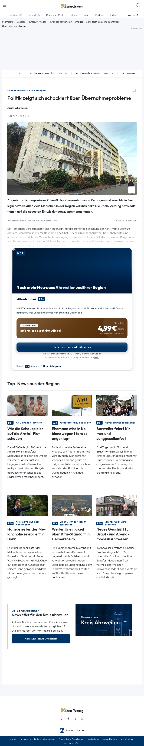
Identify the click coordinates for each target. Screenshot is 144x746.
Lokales (21, 21)
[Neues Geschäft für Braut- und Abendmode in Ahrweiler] (116, 505)
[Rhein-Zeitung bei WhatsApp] (61, 719)
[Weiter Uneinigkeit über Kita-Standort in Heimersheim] (72, 505)
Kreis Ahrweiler (37, 21)
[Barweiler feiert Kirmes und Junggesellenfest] (116, 405)
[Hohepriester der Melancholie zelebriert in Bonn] (27, 505)
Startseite (7, 21)
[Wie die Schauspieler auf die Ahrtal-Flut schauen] (27, 405)
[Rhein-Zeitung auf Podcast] (82, 719)
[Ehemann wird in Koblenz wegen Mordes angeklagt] (72, 405)
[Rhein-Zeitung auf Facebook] (68, 719)
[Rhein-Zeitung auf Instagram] (75, 719)
